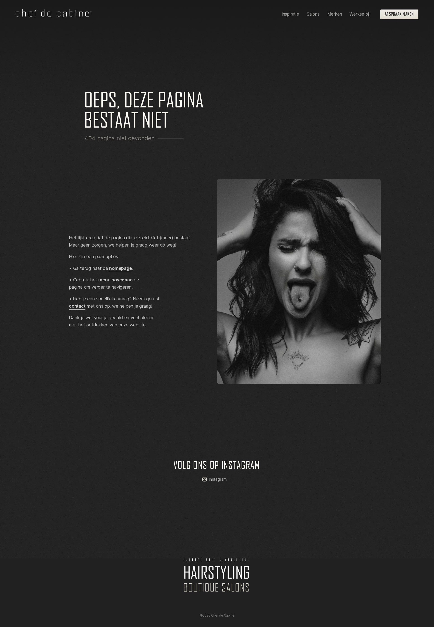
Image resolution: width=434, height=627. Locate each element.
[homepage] (54, 14)
